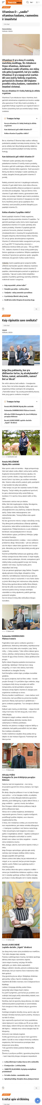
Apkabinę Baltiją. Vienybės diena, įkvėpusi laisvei (21, 1079)
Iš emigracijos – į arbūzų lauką (14, 1065)
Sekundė (4, 330)
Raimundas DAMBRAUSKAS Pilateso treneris (19, 410)
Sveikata (6, 7)
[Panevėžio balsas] (14, 2)
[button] (4, 2)
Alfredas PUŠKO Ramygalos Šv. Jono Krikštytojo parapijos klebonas (20, 415)
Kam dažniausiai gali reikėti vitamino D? (18, 129)
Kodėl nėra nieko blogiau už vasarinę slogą (19, 300)
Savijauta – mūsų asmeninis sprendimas (18, 292)
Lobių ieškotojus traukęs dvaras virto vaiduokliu (21, 1062)
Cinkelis (5, 263)
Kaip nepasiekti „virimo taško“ (15, 285)
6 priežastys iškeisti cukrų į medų (16, 296)
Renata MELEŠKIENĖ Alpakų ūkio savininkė (18, 406)
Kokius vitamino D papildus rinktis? (16, 133)
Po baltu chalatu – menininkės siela (16, 1075)
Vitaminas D (8, 60)
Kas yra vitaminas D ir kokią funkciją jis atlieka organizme (20, 124)
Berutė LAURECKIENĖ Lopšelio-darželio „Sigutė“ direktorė (18, 421)
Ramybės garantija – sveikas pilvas (16, 289)
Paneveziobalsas (7, 29)
